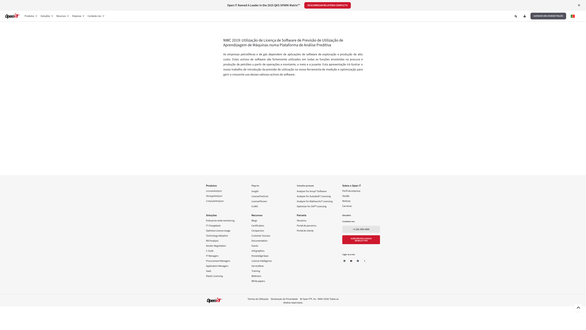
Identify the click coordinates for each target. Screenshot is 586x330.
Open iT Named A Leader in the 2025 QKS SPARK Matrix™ (263, 5)
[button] (548, 16)
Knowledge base (259, 256)
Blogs (254, 220)
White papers (258, 281)
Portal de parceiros (306, 225)
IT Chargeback (213, 225)
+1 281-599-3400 (361, 229)
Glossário (346, 215)
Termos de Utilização (258, 299)
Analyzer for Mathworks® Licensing (315, 201)
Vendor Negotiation (216, 246)
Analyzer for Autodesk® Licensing (314, 196)
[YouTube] (351, 261)
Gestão (345, 196)
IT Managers (212, 256)
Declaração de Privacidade (284, 299)
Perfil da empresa (351, 191)
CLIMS (254, 206)
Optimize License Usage (218, 230)
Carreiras (347, 206)
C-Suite (209, 251)
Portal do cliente (305, 230)
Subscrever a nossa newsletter (361, 239)
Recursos (61, 16)
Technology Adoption (217, 235)
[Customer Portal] (524, 17)
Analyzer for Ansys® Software (312, 191)
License (259, 196)
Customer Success (260, 235)
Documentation (259, 240)
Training (255, 271)
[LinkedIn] (344, 261)
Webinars (256, 276)
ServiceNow (257, 266)
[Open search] (515, 16)
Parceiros (301, 220)
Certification (257, 225)
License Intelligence (261, 261)
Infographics (257, 251)
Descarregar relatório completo (327, 5)
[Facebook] (358, 261)
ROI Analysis (212, 240)
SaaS (208, 271)
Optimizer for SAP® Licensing (311, 206)
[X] (364, 261)
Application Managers (217, 266)
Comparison (257, 230)
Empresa (76, 16)
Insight (255, 191)
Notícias (346, 201)
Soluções (45, 16)
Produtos (29, 16)
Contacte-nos (94, 16)
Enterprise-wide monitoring (220, 220)
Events (254, 246)
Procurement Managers (218, 261)
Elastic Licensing (214, 276)
